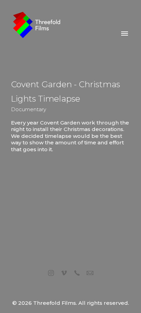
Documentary (28, 109)
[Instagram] (51, 273)
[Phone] (77, 273)
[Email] (90, 273)
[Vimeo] (64, 273)
